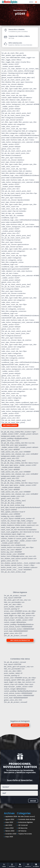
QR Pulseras (22, 831)
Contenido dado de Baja (26, 819)
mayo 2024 (9, 822)
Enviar (33, 801)
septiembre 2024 (11, 816)
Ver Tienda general (10, 425)
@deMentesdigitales (20, 725)
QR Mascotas (22, 828)
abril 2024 (8, 825)
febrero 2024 (9, 831)
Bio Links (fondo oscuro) (26, 816)
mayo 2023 (9, 837)
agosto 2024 (9, 819)
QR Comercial (23, 825)
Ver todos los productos (20, 640)
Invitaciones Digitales (25, 822)
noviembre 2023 (10, 834)
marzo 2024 (9, 828)
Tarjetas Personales (25, 834)
